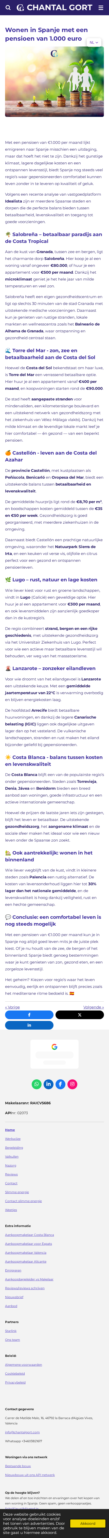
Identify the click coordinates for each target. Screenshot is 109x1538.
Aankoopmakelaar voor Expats (28, 1244)
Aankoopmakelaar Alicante (25, 1261)
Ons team (12, 1340)
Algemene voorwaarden (23, 1364)
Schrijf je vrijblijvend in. (22, 1509)
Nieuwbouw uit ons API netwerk (30, 1475)
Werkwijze (13, 1139)
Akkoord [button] (87, 1523)
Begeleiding (14, 1147)
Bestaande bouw (18, 1466)
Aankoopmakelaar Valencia (25, 1252)
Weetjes (11, 1210)
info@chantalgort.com (22, 1432)
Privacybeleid (15, 1382)
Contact (11, 1183)
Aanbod (11, 1306)
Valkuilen (12, 1156)
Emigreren (13, 1270)
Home (10, 1130)
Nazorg (10, 1165)
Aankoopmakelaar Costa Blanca (29, 1235)
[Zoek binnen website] (8, 8)
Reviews (11, 1174)
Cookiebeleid (15, 1373)
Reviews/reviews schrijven (25, 1288)
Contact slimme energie (23, 1201)
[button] (94, 42)
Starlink (10, 1331)
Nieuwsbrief (14, 1297)
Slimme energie (17, 1192)
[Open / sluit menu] (100, 8)
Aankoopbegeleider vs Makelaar (29, 1279)
